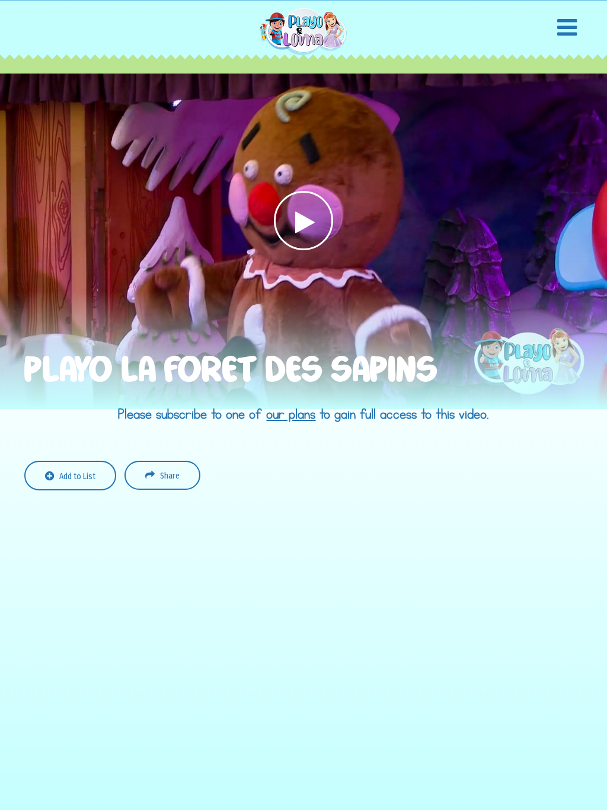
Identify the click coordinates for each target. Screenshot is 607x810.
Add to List (77, 476)
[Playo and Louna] (303, 31)
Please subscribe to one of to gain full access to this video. (303, 414)
